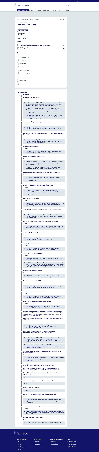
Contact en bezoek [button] (67, 10)
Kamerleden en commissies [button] (35, 10)
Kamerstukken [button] (46, 10)
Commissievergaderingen (34, 19)
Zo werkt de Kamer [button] (56, 10)
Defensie (24, 38)
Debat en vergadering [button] (22, 10)
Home (18, 19)
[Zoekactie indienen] (80, 5)
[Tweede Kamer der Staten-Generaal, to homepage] (21, 5)
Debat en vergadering (24, 19)
